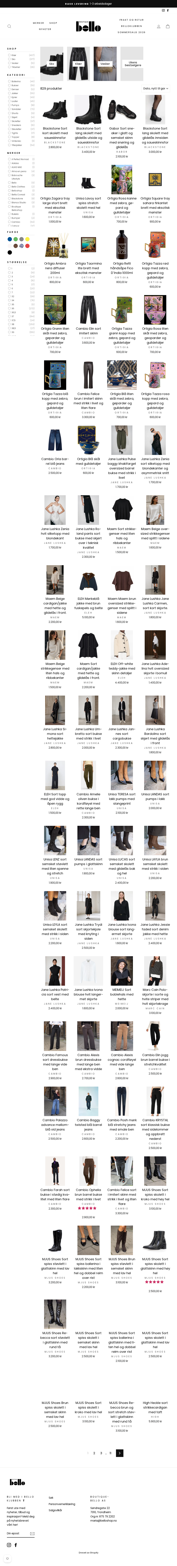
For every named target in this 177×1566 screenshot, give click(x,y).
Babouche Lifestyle (16, 177)
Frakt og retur (132, 20)
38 (12, 324)
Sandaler (16, 109)
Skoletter (15, 121)
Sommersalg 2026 (132, 32)
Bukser (14, 85)
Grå (21, 239)
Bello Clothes (18, 186)
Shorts (14, 113)
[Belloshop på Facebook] (16, 1545)
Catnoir (15, 225)
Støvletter (16, 129)
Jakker (14, 93)
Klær (13, 55)
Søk (51, 1498)
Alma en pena (18, 171)
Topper (15, 137)
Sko (13, 59)
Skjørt (14, 117)
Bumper (15, 218)
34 (12, 300)
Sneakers (16, 125)
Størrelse (17, 262)
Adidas (15, 163)
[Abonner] (32, 1533)
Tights (14, 133)
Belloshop (16, 190)
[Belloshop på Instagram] (9, 1545)
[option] (88, 4)
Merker (38, 23)
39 (12, 332)
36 (12, 308)
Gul (27, 239)
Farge (13, 232)
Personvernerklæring (62, 1504)
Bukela (14, 214)
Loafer (14, 101)
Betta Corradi (18, 194)
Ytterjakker (16, 145)
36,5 (13, 312)
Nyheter (45, 29)
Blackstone (17, 198)
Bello (14, 182)
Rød (27, 246)
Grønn (15, 239)
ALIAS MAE (16, 167)
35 (12, 304)
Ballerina (16, 81)
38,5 (13, 328)
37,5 (13, 320)
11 (110, 1453)
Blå (10, 239)
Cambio (15, 221)
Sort (10, 252)
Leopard (15, 246)
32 (12, 296)
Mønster (21, 246)
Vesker (14, 63)
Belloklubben (131, 26)
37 (12, 316)
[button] (87, 1208)
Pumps (15, 105)
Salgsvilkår (55, 1510)
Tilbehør (15, 67)
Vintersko (16, 141)
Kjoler (14, 97)
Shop (53, 23)
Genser (15, 89)
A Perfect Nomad (20, 159)
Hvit (10, 246)
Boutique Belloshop (16, 208)
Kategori (16, 75)
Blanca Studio (18, 202)
